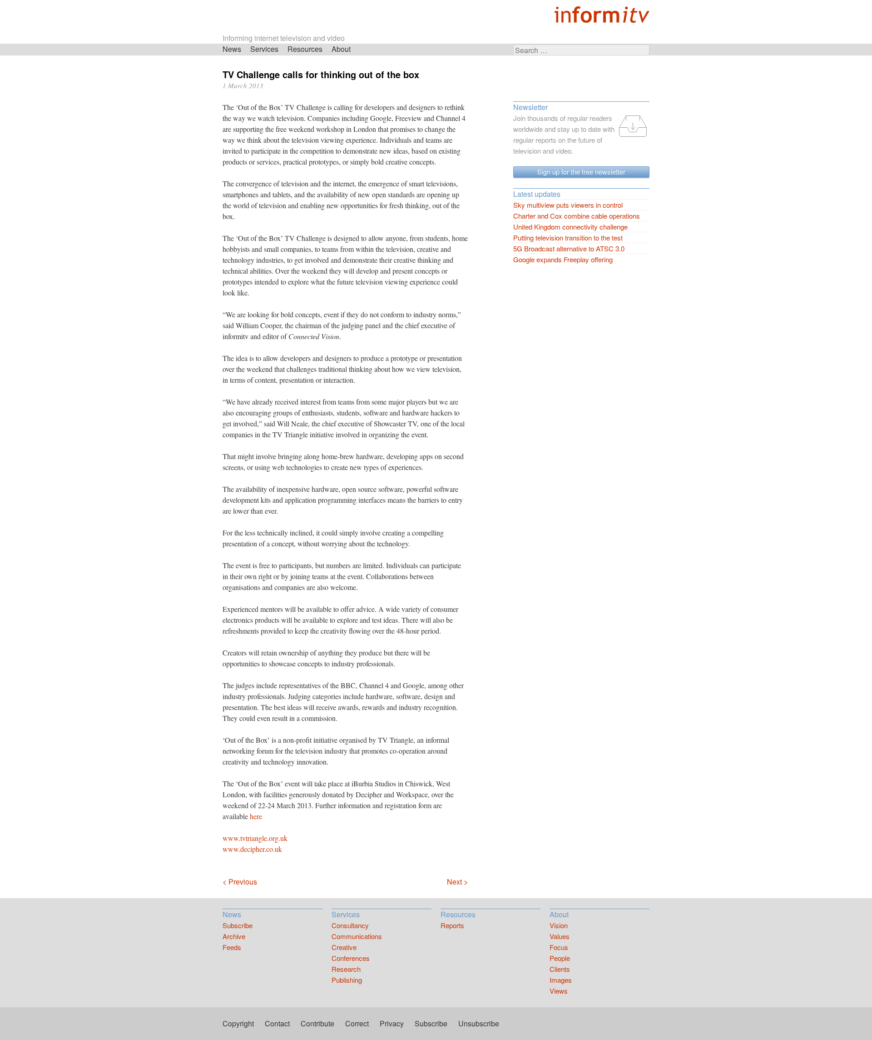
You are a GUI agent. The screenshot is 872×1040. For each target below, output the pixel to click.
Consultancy (350, 925)
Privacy (392, 1023)
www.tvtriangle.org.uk (255, 838)
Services (264, 49)
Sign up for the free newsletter (581, 171)
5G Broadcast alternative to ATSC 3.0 (568, 248)
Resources (304, 49)
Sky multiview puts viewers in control (568, 205)
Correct (357, 1023)
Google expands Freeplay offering (563, 259)
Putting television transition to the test (568, 237)
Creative (344, 947)
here (256, 816)
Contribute (317, 1023)
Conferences (351, 958)
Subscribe (238, 925)
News (232, 49)
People (560, 958)
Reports (452, 925)
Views (559, 990)
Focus (559, 947)
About (341, 49)
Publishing (347, 980)
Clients (560, 969)
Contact (277, 1023)
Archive (234, 936)
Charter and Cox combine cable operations (576, 215)
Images (561, 980)
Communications (357, 936)
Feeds (232, 947)
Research (346, 969)
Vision (559, 925)
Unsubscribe (478, 1023)
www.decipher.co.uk (252, 849)
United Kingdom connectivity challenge (570, 226)
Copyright (238, 1023)
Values (560, 936)
